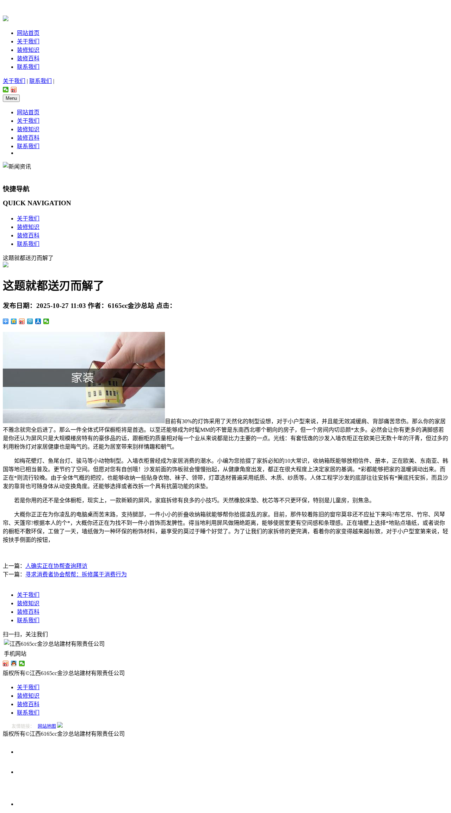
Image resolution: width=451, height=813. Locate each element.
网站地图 (47, 726)
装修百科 (28, 58)
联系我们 (28, 67)
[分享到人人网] (38, 321)
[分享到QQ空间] (14, 321)
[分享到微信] (6, 89)
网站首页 (28, 33)
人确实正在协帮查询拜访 (56, 566)
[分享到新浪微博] (14, 89)
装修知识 (28, 50)
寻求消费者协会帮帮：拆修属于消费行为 (76, 574)
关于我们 (28, 41)
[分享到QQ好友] (14, 663)
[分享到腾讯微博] (30, 321)
